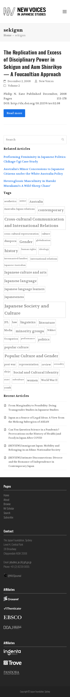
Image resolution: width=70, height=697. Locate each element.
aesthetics (10, 201)
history (11, 251)
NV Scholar (9, 508)
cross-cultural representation (21, 233)
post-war (10, 364)
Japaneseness (14, 297)
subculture (18, 379)
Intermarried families (15, 258)
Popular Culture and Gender (31, 355)
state (7, 379)
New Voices (46, 81)
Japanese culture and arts (25, 272)
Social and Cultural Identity (36, 372)
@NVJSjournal (14, 576)
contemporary (51, 210)
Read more (14, 113)
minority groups (30, 331)
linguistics (28, 322)
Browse (7, 504)
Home (6, 495)
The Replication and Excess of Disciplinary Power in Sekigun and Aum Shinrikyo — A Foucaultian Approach (33, 63)
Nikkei (51, 330)
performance (28, 338)
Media (8, 330)
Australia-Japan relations (19, 208)
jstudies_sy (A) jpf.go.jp (20, 562)
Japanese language (20, 281)
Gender (26, 242)
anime (22, 200)
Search (7, 513)
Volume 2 (14, 85)
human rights (28, 249)
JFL (6, 322)
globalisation (43, 240)
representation (28, 364)
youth (7, 387)
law (14, 322)
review (46, 364)
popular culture (16, 347)
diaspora (10, 241)
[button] (65, 11)
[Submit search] (63, 139)
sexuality (59, 364)
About (6, 500)
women (32, 380)
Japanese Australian (15, 265)
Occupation (11, 338)
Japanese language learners (24, 289)
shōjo (7, 371)
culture (46, 233)
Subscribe (8, 517)
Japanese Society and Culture (26, 309)
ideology (44, 249)
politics (44, 339)
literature (47, 323)
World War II (49, 380)
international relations (44, 258)
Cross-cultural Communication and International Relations (34, 222)
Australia (36, 202)
